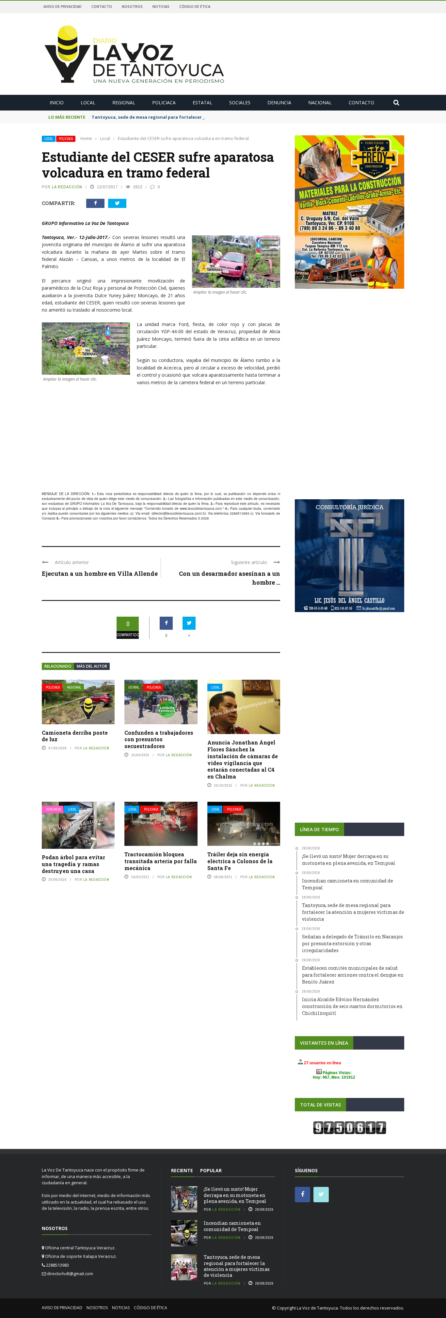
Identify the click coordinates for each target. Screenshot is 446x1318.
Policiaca (164, 102)
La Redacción (67, 187)
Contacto (101, 6)
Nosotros (132, 6)
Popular (211, 1170)
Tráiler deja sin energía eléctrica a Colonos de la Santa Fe (240, 861)
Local (88, 102)
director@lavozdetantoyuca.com (176, 513)
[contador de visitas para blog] (349, 1127)
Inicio (57, 102)
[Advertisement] (161, 439)
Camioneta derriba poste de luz (75, 736)
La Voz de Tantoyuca (317, 1308)
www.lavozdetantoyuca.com (201, 508)
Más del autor (92, 666)
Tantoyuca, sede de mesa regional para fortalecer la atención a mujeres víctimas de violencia (194, 117)
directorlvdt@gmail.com (70, 1273)
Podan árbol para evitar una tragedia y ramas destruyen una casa (73, 864)
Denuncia (279, 102)
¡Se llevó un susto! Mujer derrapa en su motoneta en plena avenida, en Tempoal (235, 1195)
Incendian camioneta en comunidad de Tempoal (232, 1226)
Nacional (320, 102)
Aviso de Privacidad (62, 6)
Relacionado (58, 666)
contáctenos (137, 518)
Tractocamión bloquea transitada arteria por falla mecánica (160, 861)
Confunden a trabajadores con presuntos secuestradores (158, 739)
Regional (123, 102)
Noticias (160, 6)
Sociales (239, 102)
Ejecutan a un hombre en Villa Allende (100, 573)
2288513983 (239, 513)
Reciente (182, 1170)
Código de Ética (194, 6)
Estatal (202, 102)
